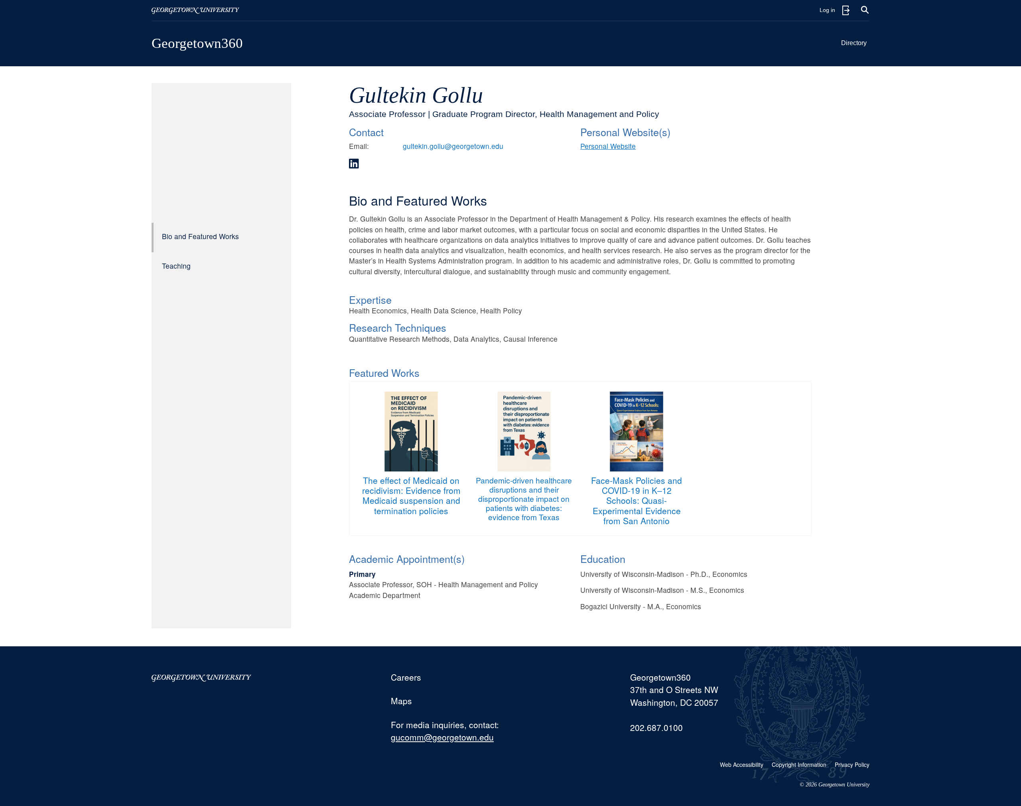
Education (602, 558)
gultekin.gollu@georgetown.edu (453, 146)
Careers (406, 677)
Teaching (176, 266)
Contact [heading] (366, 132)
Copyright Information (799, 764)
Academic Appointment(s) (407, 558)
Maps (401, 701)
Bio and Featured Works (200, 236)
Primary (362, 574)
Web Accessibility (741, 764)
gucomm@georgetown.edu (442, 737)
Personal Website (608, 146)
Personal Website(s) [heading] (625, 132)
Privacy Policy (852, 764)
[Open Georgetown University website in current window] (195, 10)
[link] (354, 163)
